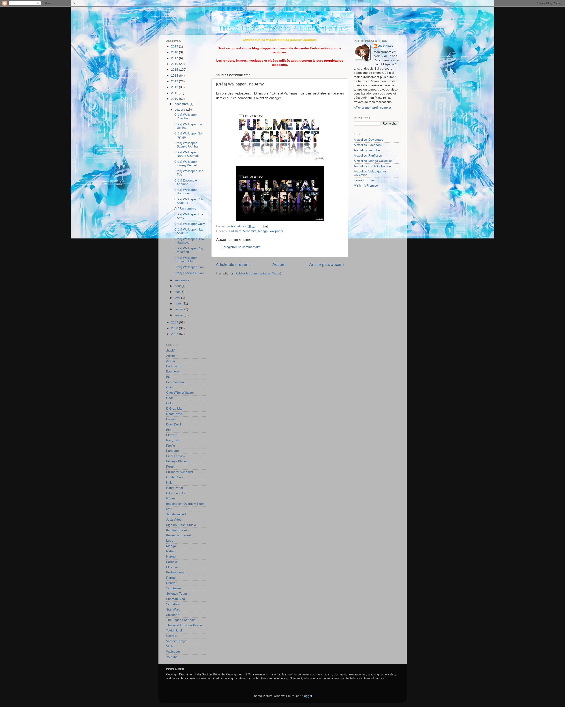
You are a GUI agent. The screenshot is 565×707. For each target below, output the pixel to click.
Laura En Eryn (364, 180)
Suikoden (172, 614)
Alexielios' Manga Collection (373, 161)
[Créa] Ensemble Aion (188, 273)
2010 (175, 98)
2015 (175, 69)
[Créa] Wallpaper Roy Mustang (188, 250)
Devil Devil (173, 424)
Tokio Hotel (174, 630)
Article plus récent (233, 264)
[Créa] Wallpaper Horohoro (185, 191)
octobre (180, 109)
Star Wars (173, 609)
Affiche (171, 355)
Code (170, 398)
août (178, 286)
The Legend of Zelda (181, 620)
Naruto (171, 556)
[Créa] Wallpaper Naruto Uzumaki (186, 154)
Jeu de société (176, 514)
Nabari (170, 551)
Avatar (170, 361)
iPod (169, 509)
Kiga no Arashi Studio (181, 525)
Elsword (171, 435)
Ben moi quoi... (176, 382)
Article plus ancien (326, 264)
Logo (169, 540)
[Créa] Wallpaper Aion (188, 267)
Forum (170, 466)
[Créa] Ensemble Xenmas (185, 182)
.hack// (170, 350)
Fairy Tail (172, 440)
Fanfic (170, 445)
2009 (175, 322)
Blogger (306, 696)
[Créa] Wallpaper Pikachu (185, 116)
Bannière (172, 371)
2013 (175, 81)
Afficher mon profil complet (372, 107)
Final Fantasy (175, 456)
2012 (175, 87)
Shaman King (175, 599)
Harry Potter (174, 488)
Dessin (171, 419)
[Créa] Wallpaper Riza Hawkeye (188, 240)
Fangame (173, 450)
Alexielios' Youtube (367, 150)
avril (178, 297)
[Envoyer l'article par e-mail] (265, 226)
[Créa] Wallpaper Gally (189, 223)
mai (178, 291)
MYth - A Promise (366, 185)
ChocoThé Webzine (180, 392)
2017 (175, 58)
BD (168, 376)
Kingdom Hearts (177, 530)
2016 (175, 64)
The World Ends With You (184, 625)
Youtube (172, 657)
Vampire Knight (176, 641)
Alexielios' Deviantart (368, 139)
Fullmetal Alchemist (242, 231)
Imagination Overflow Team (185, 503)
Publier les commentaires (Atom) (258, 273)
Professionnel (175, 572)
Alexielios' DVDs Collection (372, 166)
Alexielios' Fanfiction (368, 155)
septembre (182, 280)
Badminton (173, 366)
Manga (263, 231)
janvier (180, 315)
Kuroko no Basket (178, 535)
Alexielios (385, 46)
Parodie (171, 561)
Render (171, 583)
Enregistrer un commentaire (241, 247)
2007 (175, 334)
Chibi (169, 387)
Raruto (171, 577)
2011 (175, 93)
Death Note (174, 414)
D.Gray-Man (174, 408)
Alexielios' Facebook (368, 145)
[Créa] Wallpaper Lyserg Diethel (185, 163)
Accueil (279, 264)
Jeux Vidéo (174, 519)
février (179, 309)
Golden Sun (174, 477)
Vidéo (170, 646)
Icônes (170, 498)
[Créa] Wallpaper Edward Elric (185, 259)
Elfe (168, 429)
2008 (175, 328)
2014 (175, 75)
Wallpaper (276, 231)
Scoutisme (173, 588)
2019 (175, 46)
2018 (175, 52)
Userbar (171, 635)
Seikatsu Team (176, 593)
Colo (169, 403)
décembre (182, 104)
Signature (173, 604)
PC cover (172, 567)
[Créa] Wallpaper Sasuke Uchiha (185, 144)
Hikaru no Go (175, 493)
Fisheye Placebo (177, 461)
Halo (169, 482)
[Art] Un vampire (184, 208)
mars (179, 303)
